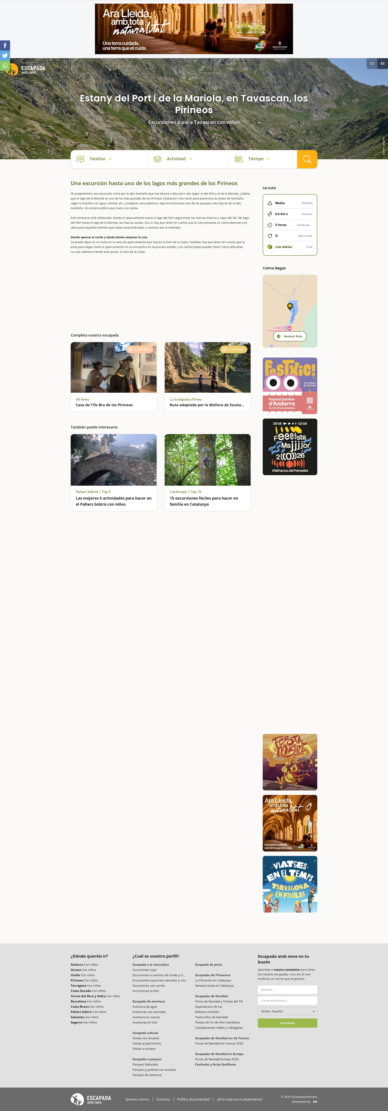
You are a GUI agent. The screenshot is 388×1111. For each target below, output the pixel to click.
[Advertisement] (161, 290)
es (383, 63)
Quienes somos (137, 1099)
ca (372, 63)
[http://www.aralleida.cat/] (194, 29)
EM (315, 1102)
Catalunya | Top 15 (185, 492)
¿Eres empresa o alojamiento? (240, 1099)
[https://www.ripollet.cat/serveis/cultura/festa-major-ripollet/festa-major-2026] (290, 762)
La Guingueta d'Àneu (186, 399)
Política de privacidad (193, 1099)
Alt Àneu (82, 399)
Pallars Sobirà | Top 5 (93, 492)
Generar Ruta (293, 336)
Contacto (163, 1099)
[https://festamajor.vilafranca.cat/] (290, 447)
